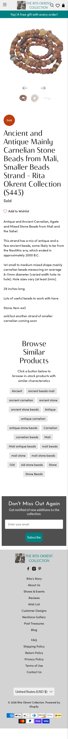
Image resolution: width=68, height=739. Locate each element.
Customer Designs (34, 611)
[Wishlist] (57, 6)
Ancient (17, 391)
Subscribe (34, 537)
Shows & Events (34, 591)
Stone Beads (34, 474)
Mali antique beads (22, 446)
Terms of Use (34, 665)
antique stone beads (23, 428)
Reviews (34, 598)
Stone (53, 465)
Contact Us (34, 672)
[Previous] (25, 88)
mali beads (50, 446)
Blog (34, 630)
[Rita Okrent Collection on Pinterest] (40, 569)
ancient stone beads (25, 409)
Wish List (34, 604)
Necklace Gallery (34, 617)
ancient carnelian (21, 400)
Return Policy (34, 653)
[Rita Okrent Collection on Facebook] (28, 569)
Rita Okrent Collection (30, 702)
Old (12, 465)
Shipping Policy (34, 646)
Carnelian (50, 428)
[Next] (43, 88)
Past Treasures (34, 623)
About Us (34, 585)
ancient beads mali (41, 391)
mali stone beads (43, 455)
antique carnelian (33, 419)
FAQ (34, 640)
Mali (47, 437)
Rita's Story (34, 579)
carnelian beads (27, 437)
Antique (50, 409)
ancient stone (48, 400)
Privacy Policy (34, 659)
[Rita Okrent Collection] (34, 5)
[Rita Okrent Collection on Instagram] (34, 569)
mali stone (18, 455)
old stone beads (32, 465)
